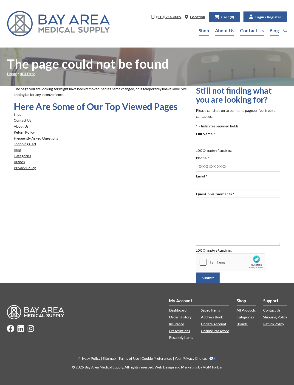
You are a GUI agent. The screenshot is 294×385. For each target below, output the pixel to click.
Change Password (215, 331)
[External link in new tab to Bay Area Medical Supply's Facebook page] (10, 329)
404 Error (27, 73)
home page (244, 110)
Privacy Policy (25, 168)
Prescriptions (179, 331)
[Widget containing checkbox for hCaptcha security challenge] (230, 262)
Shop (204, 30)
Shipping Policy (275, 317)
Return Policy (24, 132)
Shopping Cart (25, 144)
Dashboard (178, 310)
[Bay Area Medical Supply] (58, 24)
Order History (180, 317)
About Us (224, 30)
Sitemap (109, 358)
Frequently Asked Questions (36, 138)
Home (12, 73)
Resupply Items (181, 337)
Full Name (205, 134)
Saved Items (210, 310)
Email (201, 176)
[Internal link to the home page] (35, 312)
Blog (274, 30)
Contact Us (252, 30)
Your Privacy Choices (191, 358)
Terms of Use (128, 358)
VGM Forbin (212, 367)
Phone (202, 158)
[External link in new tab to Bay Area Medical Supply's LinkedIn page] (20, 329)
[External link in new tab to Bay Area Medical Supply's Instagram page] (30, 329)
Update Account (213, 324)
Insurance (176, 324)
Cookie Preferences (156, 358)
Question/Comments (215, 194)
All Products (246, 310)
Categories (22, 156)
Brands (19, 162)
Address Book (212, 317)
